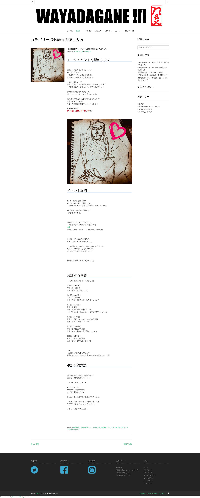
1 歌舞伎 (76, 428)
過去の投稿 (128, 444)
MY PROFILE (87, 31)
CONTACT (118, 31)
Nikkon (38, 493)
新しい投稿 (35, 444)
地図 (68, 227)
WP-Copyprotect (23, 497)
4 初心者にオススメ (121, 428)
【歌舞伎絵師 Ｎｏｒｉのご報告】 (150, 72)
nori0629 (88, 52)
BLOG (78, 31)
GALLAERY (98, 31)
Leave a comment (72, 430)
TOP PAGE (69, 31)
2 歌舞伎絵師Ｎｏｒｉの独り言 (89, 428)
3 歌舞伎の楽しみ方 (107, 428)
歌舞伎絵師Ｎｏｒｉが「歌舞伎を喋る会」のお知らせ (87, 49)
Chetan (14, 497)
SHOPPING (108, 31)
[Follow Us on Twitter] (32, 2)
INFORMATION (129, 31)
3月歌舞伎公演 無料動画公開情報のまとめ (153, 75)
